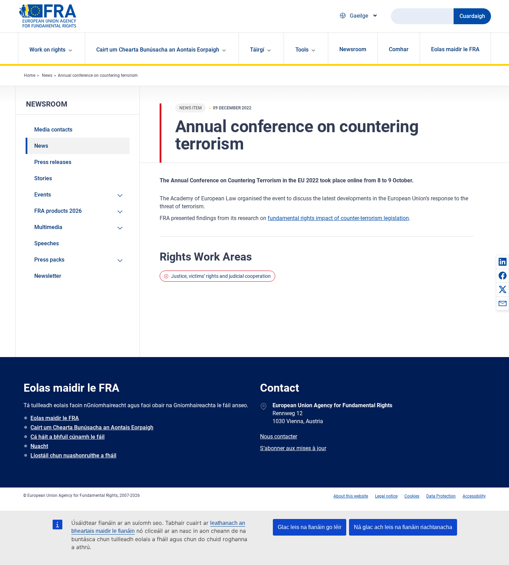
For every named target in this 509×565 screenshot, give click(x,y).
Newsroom (352, 49)
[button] (502, 261)
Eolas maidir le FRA (455, 49)
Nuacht (39, 446)
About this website (350, 496)
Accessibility (474, 496)
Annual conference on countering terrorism (98, 75)
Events (42, 194)
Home (29, 75)
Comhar (399, 49)
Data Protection (441, 496)
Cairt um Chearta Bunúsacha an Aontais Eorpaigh (91, 427)
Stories (43, 178)
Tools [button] (302, 49)
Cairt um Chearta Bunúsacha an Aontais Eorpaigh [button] (157, 49)
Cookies (411, 496)
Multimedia (48, 227)
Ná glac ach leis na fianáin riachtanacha (403, 527)
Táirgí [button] (257, 49)
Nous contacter (278, 436)
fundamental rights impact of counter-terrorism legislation (338, 218)
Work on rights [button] (47, 49)
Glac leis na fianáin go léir (309, 527)
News (47, 75)
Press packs (49, 259)
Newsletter (47, 276)
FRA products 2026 (58, 211)
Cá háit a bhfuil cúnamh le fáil (67, 437)
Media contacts (53, 129)
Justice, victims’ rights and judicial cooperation (221, 276)
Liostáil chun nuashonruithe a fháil (73, 455)
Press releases (52, 162)
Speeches (46, 243)
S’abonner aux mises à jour (293, 448)
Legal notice (386, 496)
